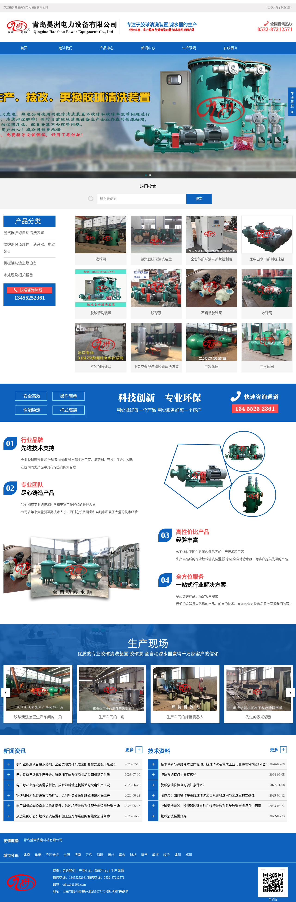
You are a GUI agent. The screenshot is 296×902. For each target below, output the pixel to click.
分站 (107, 891)
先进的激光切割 (185, 717)
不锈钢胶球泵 (211, 313)
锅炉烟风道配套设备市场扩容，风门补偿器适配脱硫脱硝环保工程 (63, 795)
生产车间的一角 (38, 717)
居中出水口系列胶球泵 (267, 259)
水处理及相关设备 (18, 275)
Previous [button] (5, 692)
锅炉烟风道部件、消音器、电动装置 (29, 248)
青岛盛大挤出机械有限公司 (43, 840)
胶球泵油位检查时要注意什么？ (183, 785)
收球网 (101, 259)
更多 (129, 750)
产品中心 (107, 48)
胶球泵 (156, 313)
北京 (27, 855)
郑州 (188, 855)
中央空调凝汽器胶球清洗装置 (156, 367)
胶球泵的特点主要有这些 (178, 774)
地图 (114, 891)
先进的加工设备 (258, 717)
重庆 (38, 855)
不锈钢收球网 (100, 367)
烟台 (122, 855)
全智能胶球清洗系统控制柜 (211, 259)
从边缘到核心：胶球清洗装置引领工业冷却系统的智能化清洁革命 (63, 816)
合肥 (66, 855)
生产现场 (189, 48)
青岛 (89, 855)
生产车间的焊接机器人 (111, 717)
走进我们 (65, 48)
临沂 (166, 855)
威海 (155, 855)
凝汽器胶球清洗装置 (156, 259)
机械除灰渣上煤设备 (20, 263)
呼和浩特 (52, 855)
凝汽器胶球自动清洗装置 (23, 233)
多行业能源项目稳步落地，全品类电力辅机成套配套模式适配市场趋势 (66, 764)
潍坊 (133, 855)
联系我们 (286, 7)
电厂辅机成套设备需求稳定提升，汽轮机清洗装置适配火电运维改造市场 (68, 806)
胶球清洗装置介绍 (174, 816)
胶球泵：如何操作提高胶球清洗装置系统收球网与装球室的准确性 (208, 795)
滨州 (177, 855)
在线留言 (230, 48)
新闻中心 (148, 48)
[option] (37, 694)
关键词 (123, 891)
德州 (111, 855)
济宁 (144, 855)
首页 (24, 48)
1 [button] (146, 175)
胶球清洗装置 (100, 313)
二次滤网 (212, 367)
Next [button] (290, 692)
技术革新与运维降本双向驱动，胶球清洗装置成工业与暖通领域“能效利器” (214, 764)
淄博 (100, 855)
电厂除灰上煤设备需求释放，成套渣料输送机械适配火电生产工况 (63, 785)
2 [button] (150, 175)
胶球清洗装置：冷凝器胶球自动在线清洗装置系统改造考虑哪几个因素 (211, 806)
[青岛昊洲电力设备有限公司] (61, 26)
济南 (77, 855)
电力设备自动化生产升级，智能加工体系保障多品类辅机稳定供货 (63, 774)
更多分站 (273, 7)
